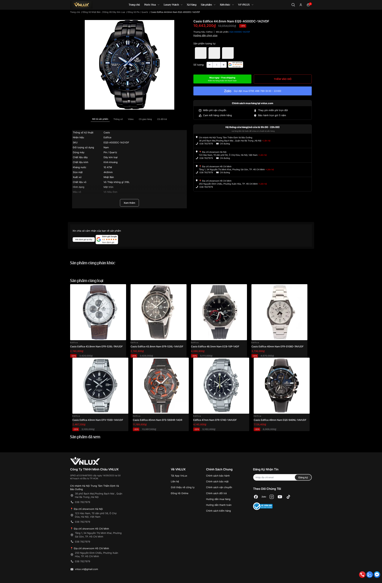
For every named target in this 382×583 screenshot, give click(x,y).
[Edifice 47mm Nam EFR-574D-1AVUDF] (221, 386)
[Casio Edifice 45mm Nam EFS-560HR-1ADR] (161, 386)
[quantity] (209, 65)
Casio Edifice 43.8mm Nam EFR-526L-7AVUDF (96, 346)
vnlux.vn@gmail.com (86, 569)
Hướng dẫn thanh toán (218, 504)
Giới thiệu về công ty (183, 487)
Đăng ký (303, 477)
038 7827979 (206, 143)
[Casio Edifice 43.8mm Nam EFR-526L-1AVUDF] (159, 312)
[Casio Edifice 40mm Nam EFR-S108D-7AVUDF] (279, 312)
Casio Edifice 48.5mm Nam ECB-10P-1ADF (215, 346)
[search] (234, 15)
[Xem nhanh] (122, 288)
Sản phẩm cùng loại (86, 281)
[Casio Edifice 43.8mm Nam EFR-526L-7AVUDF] (98, 312)
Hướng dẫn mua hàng (218, 499)
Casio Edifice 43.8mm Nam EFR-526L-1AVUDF (157, 346)
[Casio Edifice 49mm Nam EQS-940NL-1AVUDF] (282, 386)
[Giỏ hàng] (308, 4)
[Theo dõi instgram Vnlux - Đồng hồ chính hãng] (272, 496)
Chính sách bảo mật (217, 481)
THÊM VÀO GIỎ (283, 79)
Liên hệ (175, 481)
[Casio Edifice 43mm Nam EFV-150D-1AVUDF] (100, 386)
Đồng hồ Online (179, 493)
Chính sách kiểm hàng (218, 510)
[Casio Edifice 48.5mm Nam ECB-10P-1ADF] (219, 312)
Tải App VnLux (179, 475)
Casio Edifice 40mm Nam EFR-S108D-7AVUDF (277, 346)
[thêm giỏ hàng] (115, 288)
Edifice (209, 32)
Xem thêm (129, 202)
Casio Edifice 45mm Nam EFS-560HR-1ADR (157, 419)
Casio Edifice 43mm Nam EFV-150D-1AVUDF (97, 419)
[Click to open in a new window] (129, 64)
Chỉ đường (225, 143)
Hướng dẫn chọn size (205, 35)
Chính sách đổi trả (216, 493)
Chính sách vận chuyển (219, 487)
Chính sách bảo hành (218, 475)
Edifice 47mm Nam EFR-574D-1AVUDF (215, 419)
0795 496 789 (256, 90)
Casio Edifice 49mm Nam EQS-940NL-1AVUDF (280, 419)
